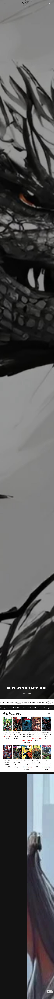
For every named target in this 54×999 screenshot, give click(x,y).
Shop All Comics (27, 693)
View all (49, 713)
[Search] (4, 3)
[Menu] (1, 3)
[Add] (19, 728)
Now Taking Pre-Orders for (24, 702)
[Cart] (52, 3)
